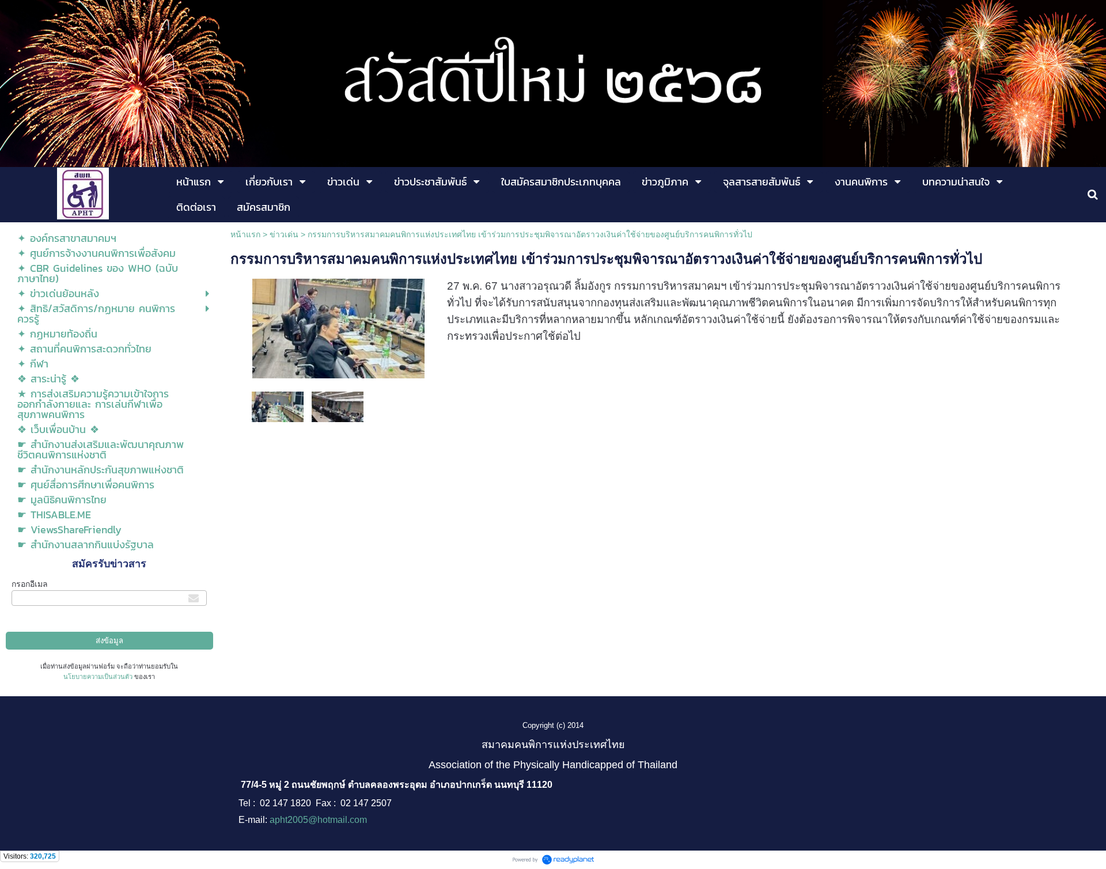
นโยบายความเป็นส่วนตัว (97, 676)
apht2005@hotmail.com (318, 820)
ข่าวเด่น (284, 234)
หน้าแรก (245, 234)
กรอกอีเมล (30, 584)
